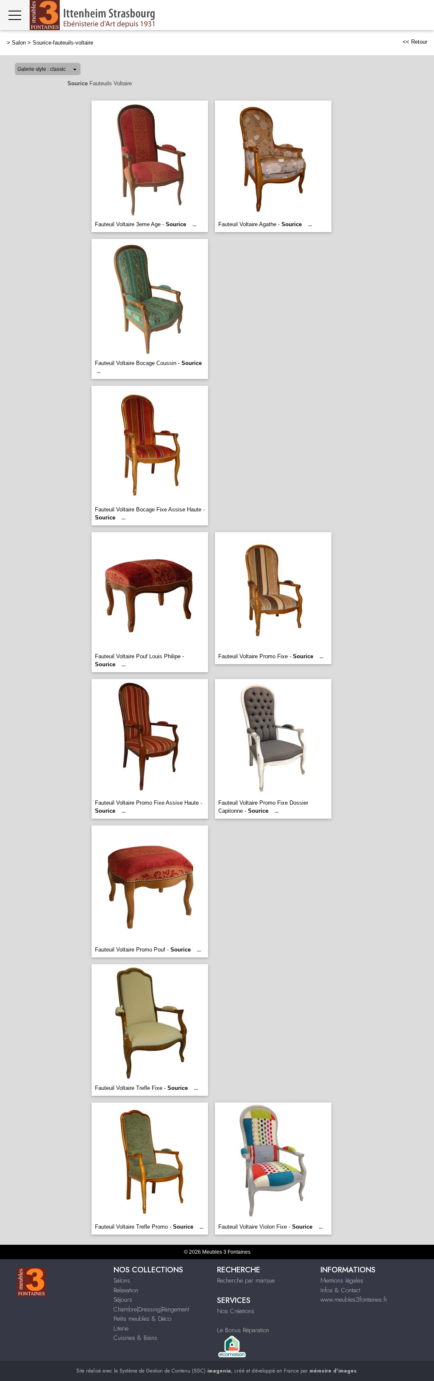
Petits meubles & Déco (142, 1318)
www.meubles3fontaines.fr (353, 1299)
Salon (19, 42)
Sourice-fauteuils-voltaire (63, 42)
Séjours (123, 1299)
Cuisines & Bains (135, 1337)
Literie (121, 1328)
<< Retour (415, 42)
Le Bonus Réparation (243, 1330)
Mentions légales (341, 1280)
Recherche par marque (246, 1280)
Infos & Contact (340, 1290)
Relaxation (126, 1290)
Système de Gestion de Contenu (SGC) (175, 1371)
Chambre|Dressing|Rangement (151, 1309)
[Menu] (15, 15)
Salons (122, 1280)
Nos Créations (235, 1311)
